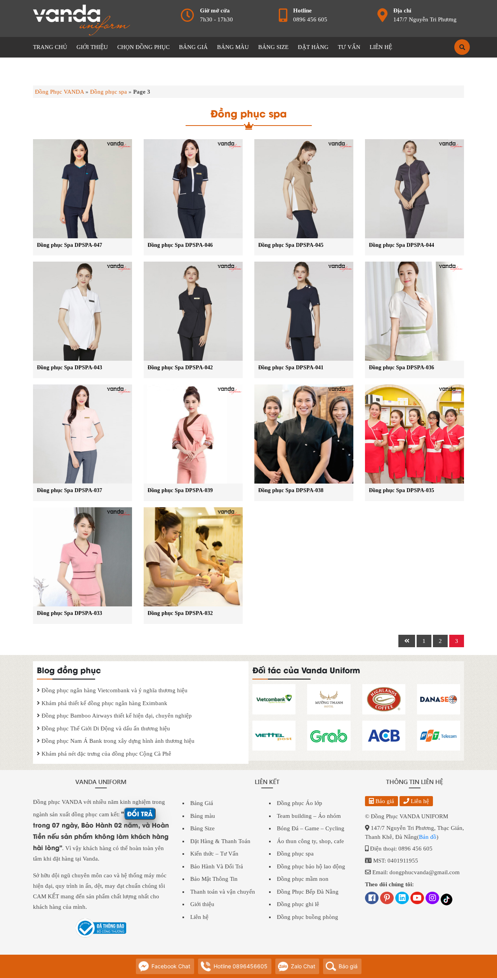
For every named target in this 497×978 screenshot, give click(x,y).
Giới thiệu (202, 904)
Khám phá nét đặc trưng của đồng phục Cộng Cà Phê (105, 754)
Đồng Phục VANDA (59, 92)
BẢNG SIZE (273, 47)
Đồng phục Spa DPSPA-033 (69, 613)
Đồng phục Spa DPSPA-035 (401, 490)
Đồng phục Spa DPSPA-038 (290, 490)
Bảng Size (202, 828)
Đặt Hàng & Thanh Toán (220, 841)
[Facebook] (372, 899)
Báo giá (384, 801)
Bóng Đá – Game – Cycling (310, 828)
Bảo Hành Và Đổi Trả (216, 866)
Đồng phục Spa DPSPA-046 (180, 245)
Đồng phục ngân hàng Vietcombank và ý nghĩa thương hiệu (114, 690)
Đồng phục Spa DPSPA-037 (69, 490)
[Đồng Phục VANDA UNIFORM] (81, 19)
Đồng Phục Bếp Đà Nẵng (308, 892)
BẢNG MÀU (233, 47)
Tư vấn (349, 47)
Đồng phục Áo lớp (299, 803)
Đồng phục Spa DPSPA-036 (401, 367)
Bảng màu (202, 816)
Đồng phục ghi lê (298, 904)
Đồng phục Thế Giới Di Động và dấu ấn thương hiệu (105, 728)
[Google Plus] (387, 899)
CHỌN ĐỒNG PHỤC (143, 47)
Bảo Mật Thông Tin (214, 879)
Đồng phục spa (108, 92)
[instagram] (432, 899)
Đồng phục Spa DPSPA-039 (180, 490)
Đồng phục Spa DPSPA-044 (401, 245)
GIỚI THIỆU (92, 47)
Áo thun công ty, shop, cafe (310, 841)
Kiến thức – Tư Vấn (214, 854)
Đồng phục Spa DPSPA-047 (69, 245)
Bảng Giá (201, 803)
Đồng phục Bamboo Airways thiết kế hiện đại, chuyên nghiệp (116, 716)
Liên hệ (199, 917)
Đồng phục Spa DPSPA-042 (180, 367)
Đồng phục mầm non (302, 879)
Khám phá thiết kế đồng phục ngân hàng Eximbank (103, 703)
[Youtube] (417, 899)
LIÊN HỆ (381, 47)
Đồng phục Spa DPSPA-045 (290, 245)
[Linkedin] (402, 899)
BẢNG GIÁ (193, 47)
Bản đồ (427, 837)
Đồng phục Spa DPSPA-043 (69, 367)
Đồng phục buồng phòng (307, 917)
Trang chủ (50, 47)
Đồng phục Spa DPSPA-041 (290, 367)
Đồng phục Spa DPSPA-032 (180, 613)
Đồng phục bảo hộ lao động (311, 866)
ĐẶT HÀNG (313, 47)
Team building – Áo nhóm (309, 816)
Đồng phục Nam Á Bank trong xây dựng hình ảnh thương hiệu (117, 741)
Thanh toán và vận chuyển (222, 892)
